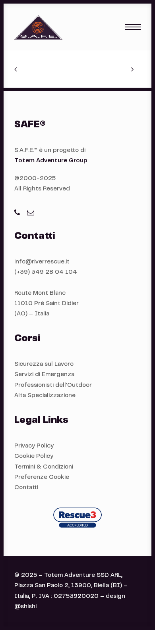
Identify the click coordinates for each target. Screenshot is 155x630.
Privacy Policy (34, 446)
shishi (29, 606)
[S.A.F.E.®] (38, 27)
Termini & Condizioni (43, 467)
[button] (132, 27)
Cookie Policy (33, 456)
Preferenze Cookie (41, 477)
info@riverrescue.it (42, 262)
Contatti (26, 487)
